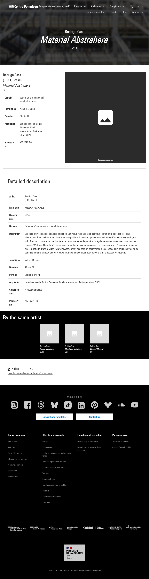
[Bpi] (19, 530)
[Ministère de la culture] (74, 553)
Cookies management (93, 570)
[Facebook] (27, 405)
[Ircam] (39, 530)
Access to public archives (51, 496)
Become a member (96, 11)
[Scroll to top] (142, 572)
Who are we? (12, 441)
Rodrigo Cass (12, 75)
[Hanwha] (133, 530)
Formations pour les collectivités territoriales (89, 448)
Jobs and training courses (17, 459)
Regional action (13, 476)
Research (45, 491)
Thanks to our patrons (120, 441)
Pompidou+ (115, 6)
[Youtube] (134, 405)
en (139, 6)
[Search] (131, 6)
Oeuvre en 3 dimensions (31, 97)
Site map (62, 570)
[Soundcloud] (121, 405)
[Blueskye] (54, 405)
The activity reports (15, 453)
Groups (45, 441)
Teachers (45, 473)
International (12, 470)
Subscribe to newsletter (54, 416)
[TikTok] (67, 405)
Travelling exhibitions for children (54, 485)
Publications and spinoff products (54, 467)
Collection (96, 6)
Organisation (12, 447)
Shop (126, 11)
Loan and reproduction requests (54, 461)
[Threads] (41, 405)
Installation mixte (27, 101)
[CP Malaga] (75, 530)
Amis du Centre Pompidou (122, 447)
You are (136, 11)
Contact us (94, 416)
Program (78, 6)
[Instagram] (14, 405)
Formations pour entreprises (87, 441)
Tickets (113, 11)
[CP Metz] (57, 530)
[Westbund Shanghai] (117, 530)
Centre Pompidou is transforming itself (52, 6)
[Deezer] (108, 405)
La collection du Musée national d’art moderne (30, 373)
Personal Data (78, 570)
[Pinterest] (94, 405)
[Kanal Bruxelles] (95, 530)
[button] (74, 182)
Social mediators (48, 479)
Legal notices (53, 570)
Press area (46, 502)
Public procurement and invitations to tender (56, 454)
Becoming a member (15, 465)
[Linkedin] (81, 405)
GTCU (70, 570)
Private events (47, 447)
